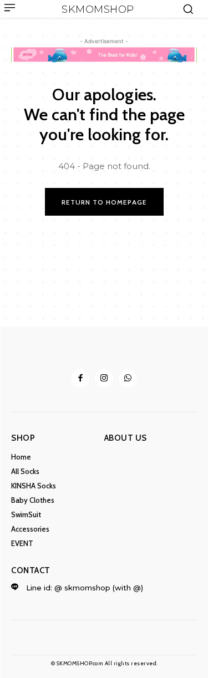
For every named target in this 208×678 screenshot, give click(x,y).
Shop (23, 438)
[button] (188, 9)
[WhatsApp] (128, 378)
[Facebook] (80, 378)
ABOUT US (125, 438)
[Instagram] (104, 378)
